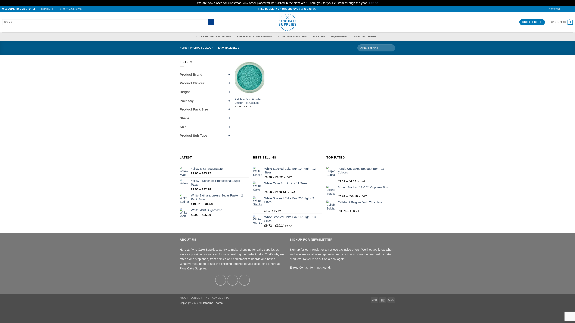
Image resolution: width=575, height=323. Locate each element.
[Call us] (571, 9)
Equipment (339, 36)
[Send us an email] (567, 9)
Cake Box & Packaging (254, 36)
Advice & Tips (221, 298)
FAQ (207, 298)
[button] (553, 9)
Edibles (319, 36)
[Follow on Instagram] (232, 280)
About (184, 298)
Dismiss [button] (373, 3)
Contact (196, 298)
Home (183, 48)
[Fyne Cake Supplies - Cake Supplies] (288, 22)
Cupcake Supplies (292, 36)
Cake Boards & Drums (213, 36)
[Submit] (211, 22)
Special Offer (365, 36)
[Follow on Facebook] (564, 9)
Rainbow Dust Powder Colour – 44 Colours (248, 101)
